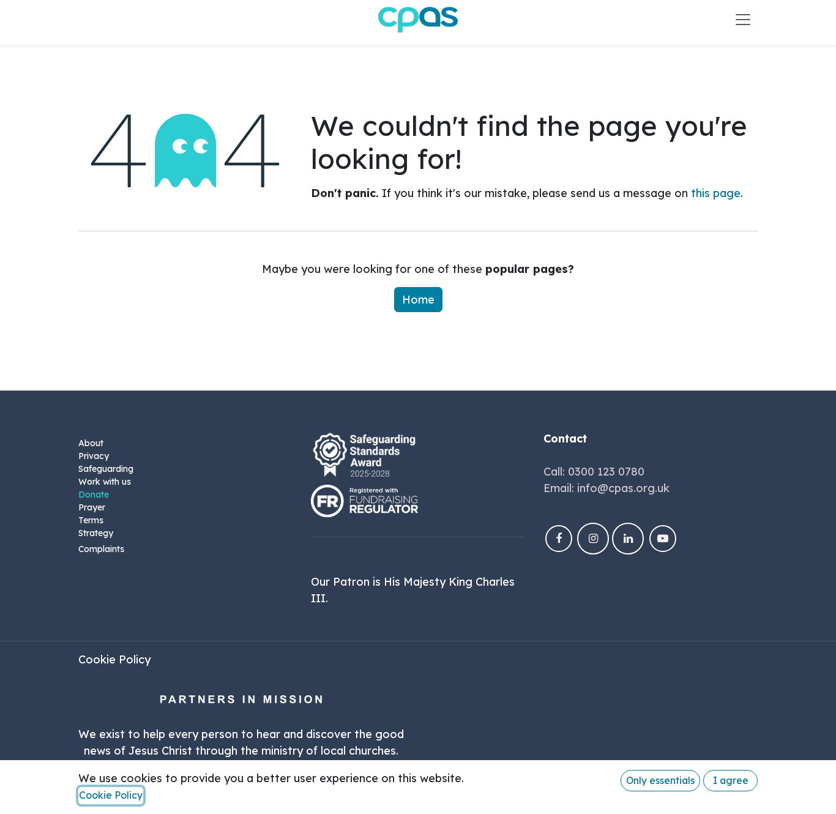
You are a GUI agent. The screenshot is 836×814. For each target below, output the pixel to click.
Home (418, 300)
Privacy (93, 455)
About (90, 443)
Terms (90, 520)
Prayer (91, 507)
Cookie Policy (114, 659)
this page (716, 193)
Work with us (104, 481)
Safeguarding (105, 468)
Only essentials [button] (660, 780)
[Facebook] (558, 538)
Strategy (95, 533)
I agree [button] (730, 780)
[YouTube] (662, 538)
